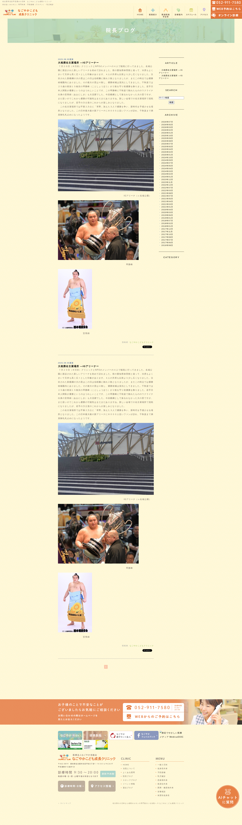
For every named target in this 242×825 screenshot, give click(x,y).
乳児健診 (162, 776)
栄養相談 (162, 792)
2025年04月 (167, 149)
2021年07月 (167, 196)
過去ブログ (128, 788)
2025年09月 (167, 138)
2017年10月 (167, 234)
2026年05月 (167, 125)
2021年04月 (167, 201)
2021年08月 (167, 193)
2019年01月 (167, 218)
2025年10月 (167, 136)
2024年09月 (167, 160)
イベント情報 (129, 784)
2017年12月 (167, 229)
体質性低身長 (164, 795)
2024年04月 (167, 169)
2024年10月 (167, 158)
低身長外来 (163, 768)
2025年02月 (167, 152)
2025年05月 (167, 147)
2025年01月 (167, 155)
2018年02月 (167, 223)
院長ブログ (128, 776)
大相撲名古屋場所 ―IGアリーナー (78, 62)
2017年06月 (167, 243)
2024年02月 (167, 174)
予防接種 (162, 772)
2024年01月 (167, 177)
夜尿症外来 (163, 784)
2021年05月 (167, 199)
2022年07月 (167, 188)
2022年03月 (167, 190)
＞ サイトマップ (64, 803)
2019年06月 (167, 215)
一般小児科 (163, 765)
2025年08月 (167, 141)
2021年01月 (167, 207)
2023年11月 (167, 182)
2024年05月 (167, 166)
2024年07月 (167, 163)
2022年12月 (167, 185)
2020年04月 (167, 210)
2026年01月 (167, 133)
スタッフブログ (130, 780)
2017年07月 (167, 240)
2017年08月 (167, 237)
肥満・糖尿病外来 (166, 788)
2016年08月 (167, 245)
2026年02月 (167, 130)
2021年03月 (167, 204)
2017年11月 (167, 232)
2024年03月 (167, 171)
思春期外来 (163, 780)
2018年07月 (167, 221)
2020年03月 (167, 212)
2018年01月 (167, 226)
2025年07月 (167, 144)
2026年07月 (167, 122)
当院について (129, 768)
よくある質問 (129, 772)
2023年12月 (167, 179)
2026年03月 (167, 127)
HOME (126, 765)
